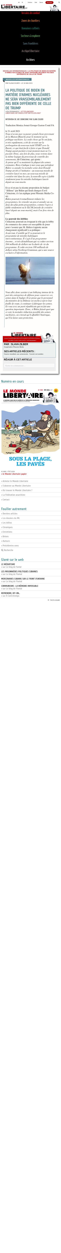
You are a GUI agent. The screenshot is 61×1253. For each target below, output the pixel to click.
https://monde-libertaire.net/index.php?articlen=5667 (23, 112)
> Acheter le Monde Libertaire (14, 481)
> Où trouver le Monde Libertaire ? (16, 490)
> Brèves (5, 536)
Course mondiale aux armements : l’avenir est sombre (23, 354)
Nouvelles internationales (15, 71)
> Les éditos (6, 522)
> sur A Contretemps (10, 594)
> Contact (5, 499)
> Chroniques (7, 527)
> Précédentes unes (10, 545)
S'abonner (41, 2)
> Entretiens (6, 532)
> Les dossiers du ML (10, 518)
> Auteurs (5, 541)
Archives (30, 59)
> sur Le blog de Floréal (19, 572)
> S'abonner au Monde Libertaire (16, 485)
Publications (30, 2)
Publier (36, 2)
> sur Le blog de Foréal (11, 565)
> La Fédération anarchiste (13, 495)
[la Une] (18, 2)
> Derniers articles (9, 513)
